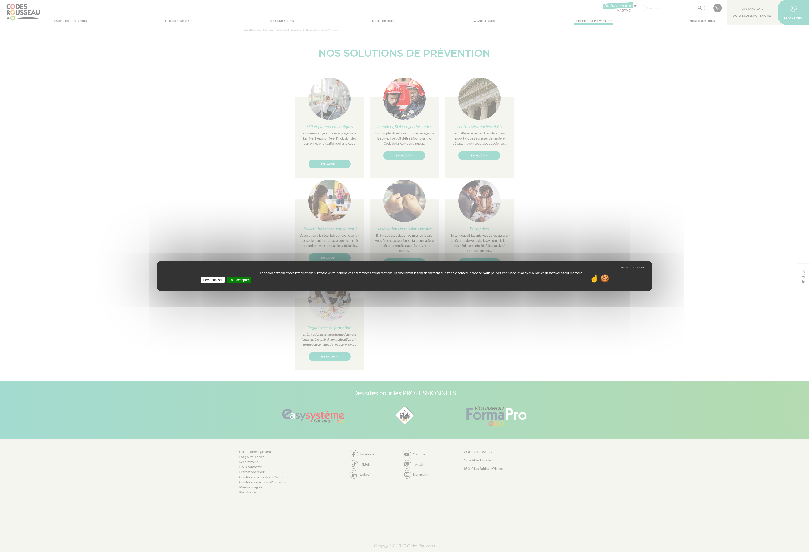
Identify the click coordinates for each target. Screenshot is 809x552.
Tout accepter (239, 280)
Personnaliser (213, 280)
